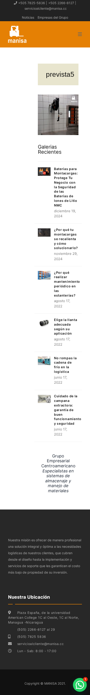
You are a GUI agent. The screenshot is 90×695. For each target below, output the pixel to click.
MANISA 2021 (54, 683)
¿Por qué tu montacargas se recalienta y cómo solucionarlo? (66, 239)
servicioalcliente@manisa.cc (45, 8)
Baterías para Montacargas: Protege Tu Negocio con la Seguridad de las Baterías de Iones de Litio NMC (66, 187)
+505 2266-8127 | (62, 3)
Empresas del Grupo (53, 17)
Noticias (28, 17)
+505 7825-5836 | (32, 3)
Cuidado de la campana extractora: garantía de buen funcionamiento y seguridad (67, 409)
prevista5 (60, 74)
